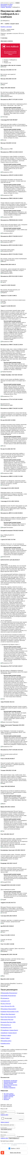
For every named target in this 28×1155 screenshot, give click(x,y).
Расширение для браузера (10, 1080)
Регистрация (4, 4)
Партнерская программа (10, 1082)
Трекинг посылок (8, 1083)
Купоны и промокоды (9, 1087)
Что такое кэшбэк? (9, 1093)
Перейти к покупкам (6, 26)
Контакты (6, 1099)
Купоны (6, 61)
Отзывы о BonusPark (9, 1095)
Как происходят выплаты (10, 1084)
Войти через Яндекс (15, 1152)
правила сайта (4, 1114)
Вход (11, 4)
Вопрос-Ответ (7, 1086)
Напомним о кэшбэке (6, 5)
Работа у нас (7, 1098)
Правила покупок (8, 1096)
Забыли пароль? (5, 1122)
